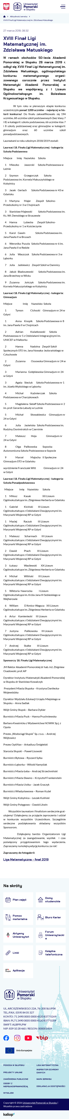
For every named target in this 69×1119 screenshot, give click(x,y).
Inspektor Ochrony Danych (48, 1071)
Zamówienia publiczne (15, 1079)
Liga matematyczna (47, 1065)
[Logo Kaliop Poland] (9, 1114)
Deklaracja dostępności (51, 1086)
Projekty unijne (12, 1072)
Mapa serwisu (44, 1079)
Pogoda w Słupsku (13, 1065)
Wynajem (8, 1093)
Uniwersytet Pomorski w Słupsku (40, 1102)
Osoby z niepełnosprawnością (15, 1085)
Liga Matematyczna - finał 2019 (26, 860)
